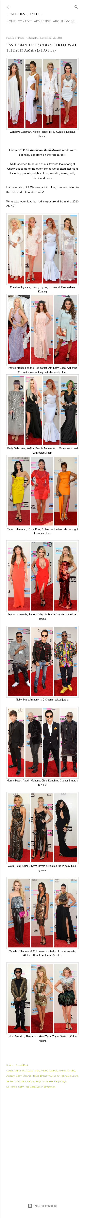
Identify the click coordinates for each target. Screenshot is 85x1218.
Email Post (22, 1065)
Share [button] (9, 1065)
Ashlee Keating (67, 1070)
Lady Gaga (60, 1081)
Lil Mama (11, 1086)
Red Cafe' (30, 1086)
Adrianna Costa (23, 1070)
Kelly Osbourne (44, 1081)
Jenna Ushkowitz (16, 1081)
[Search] (76, 6)
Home (11, 21)
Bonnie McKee (31, 1075)
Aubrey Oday (14, 1075)
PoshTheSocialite (23, 14)
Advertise (42, 21)
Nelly (21, 1086)
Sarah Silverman (46, 1086)
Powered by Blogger (45, 1205)
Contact (25, 21)
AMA (36, 1070)
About (58, 21)
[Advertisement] (42, 1141)
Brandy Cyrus (48, 1075)
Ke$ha (30, 1081)
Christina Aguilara (67, 1075)
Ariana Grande (49, 1070)
